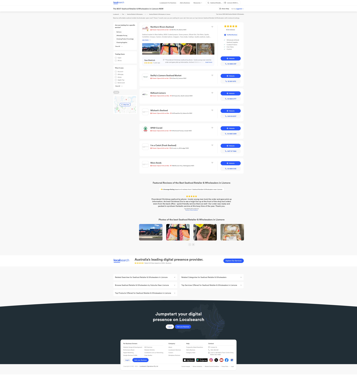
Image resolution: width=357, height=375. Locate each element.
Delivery (119, 32)
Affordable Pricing (121, 35)
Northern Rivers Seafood (191, 210)
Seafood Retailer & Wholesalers (135, 14)
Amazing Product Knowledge (125, 39)
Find (123, 14)
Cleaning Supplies (121, 42)
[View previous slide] (189, 244)
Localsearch (116, 14)
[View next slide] (193, 244)
